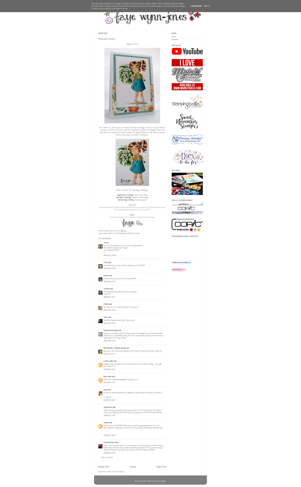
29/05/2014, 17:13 (109, 354)
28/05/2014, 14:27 (109, 282)
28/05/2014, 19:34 (110, 310)
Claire (106, 317)
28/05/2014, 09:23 (110, 255)
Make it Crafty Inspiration (118, 233)
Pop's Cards (107, 376)
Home (133, 467)
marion (106, 276)
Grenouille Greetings (111, 330)
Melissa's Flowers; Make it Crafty (122, 217)
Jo (104, 243)
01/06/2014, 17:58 (109, 415)
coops (105, 390)
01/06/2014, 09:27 (109, 400)
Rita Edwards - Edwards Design (115, 348)
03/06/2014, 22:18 (109, 453)
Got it (207, 6)
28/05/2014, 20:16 (109, 323)
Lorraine (107, 289)
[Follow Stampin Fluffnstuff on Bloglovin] (182, 263)
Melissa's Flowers (133, 233)
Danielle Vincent (109, 442)
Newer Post (103, 467)
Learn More (196, 6)
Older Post (161, 467)
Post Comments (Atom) (116, 472)
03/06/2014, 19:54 (110, 435)
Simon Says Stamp (126, 200)
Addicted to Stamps (125, 195)
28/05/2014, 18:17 (109, 297)
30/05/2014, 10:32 (109, 369)
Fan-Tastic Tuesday (123, 197)
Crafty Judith (108, 361)
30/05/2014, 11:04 (109, 382)
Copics (106, 233)
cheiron (106, 423)
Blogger (163, 481)
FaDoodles (175, 39)
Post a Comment (107, 457)
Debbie (106, 304)
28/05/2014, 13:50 (109, 268)
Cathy (106, 262)
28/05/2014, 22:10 (109, 341)
